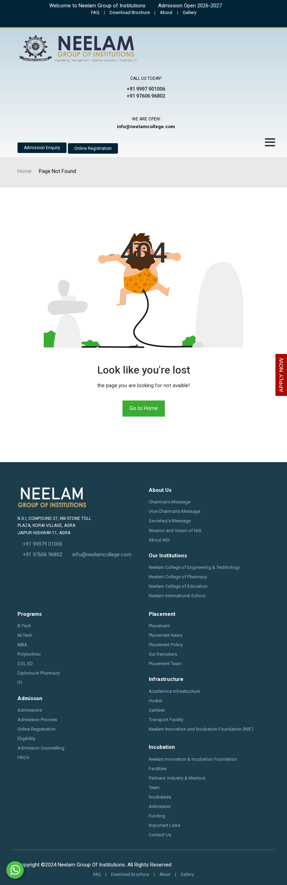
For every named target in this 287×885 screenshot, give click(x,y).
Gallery (189, 12)
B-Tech (24, 625)
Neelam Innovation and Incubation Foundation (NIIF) (201, 729)
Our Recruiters (163, 654)
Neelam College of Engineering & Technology (194, 567)
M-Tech (25, 635)
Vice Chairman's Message (174, 511)
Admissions (30, 710)
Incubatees (160, 797)
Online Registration (93, 148)
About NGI (159, 540)
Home (24, 171)
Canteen (157, 710)
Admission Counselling (41, 748)
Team (154, 787)
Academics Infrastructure (174, 691)
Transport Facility (166, 719)
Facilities (158, 768)
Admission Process (37, 719)
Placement (159, 625)
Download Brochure (130, 12)
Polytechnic (29, 654)
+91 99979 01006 (42, 544)
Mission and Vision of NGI (175, 530)
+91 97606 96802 (42, 554)
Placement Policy (166, 644)
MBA (22, 644)
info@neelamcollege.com (101, 554)
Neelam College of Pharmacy (178, 576)
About (166, 12)
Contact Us (160, 834)
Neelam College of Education (178, 586)
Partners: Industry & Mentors (177, 778)
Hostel (155, 700)
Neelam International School (177, 595)
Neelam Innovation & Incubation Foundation (193, 759)
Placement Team (165, 663)
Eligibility (26, 738)
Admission (160, 806)
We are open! (146, 119)
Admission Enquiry (42, 147)
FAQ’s (23, 757)
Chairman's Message (169, 501)
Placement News (165, 635)
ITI (20, 682)
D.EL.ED (25, 663)
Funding (157, 815)
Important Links (164, 825)
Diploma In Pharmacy (39, 673)
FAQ (95, 12)
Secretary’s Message (170, 520)
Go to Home (144, 408)
